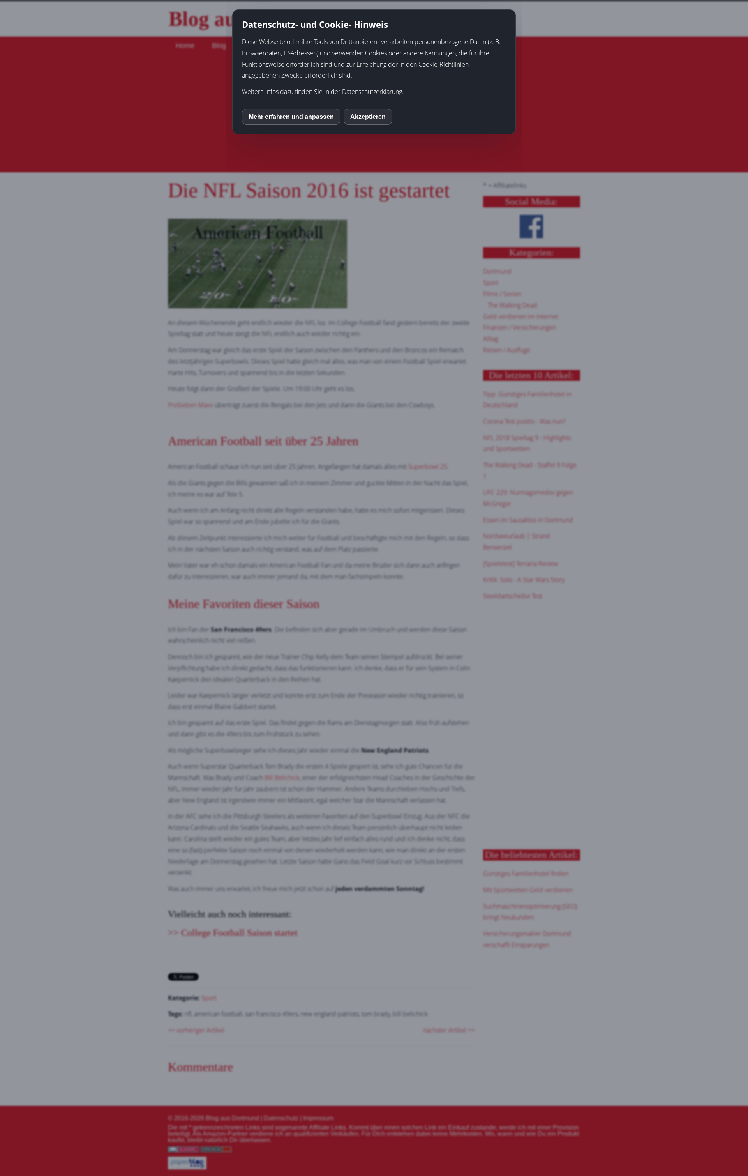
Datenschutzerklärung (372, 91)
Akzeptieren (368, 116)
